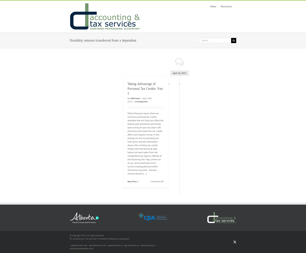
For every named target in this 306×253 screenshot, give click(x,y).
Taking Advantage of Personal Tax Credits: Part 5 (145, 88)
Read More (132, 181)
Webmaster (135, 98)
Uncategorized (141, 101)
